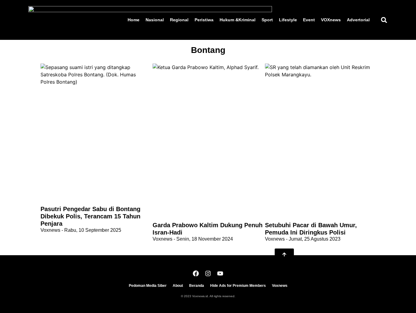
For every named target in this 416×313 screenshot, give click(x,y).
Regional (179, 19)
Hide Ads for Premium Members (238, 285)
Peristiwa (204, 19)
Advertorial (358, 19)
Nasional (155, 19)
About (178, 285)
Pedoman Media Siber (148, 285)
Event (309, 19)
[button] (384, 20)
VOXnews (331, 19)
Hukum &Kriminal (238, 19)
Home (133, 19)
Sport (267, 19)
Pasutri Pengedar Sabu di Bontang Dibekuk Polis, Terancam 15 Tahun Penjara (90, 216)
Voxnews (279, 285)
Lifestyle (288, 19)
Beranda (196, 285)
